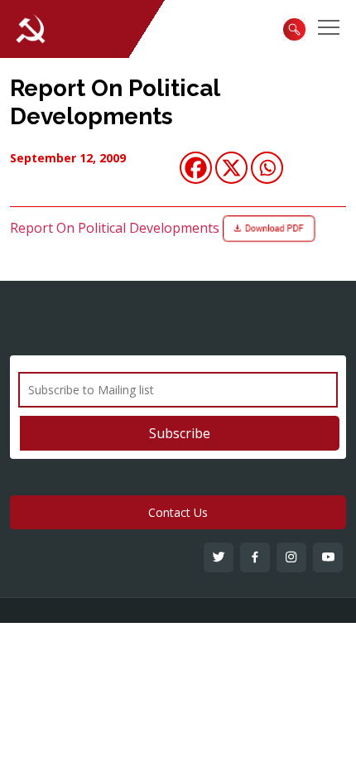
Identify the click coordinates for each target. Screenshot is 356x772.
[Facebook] (196, 168)
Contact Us (178, 512)
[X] (231, 168)
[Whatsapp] (267, 168)
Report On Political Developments (114, 102)
